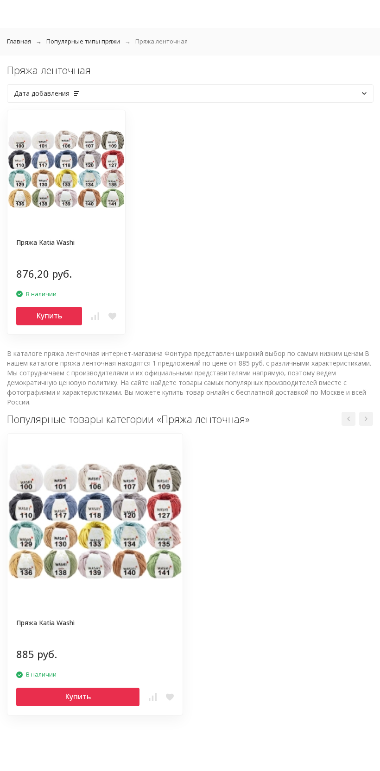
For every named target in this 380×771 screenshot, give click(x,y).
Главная (19, 41)
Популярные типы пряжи (83, 41)
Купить (49, 316)
